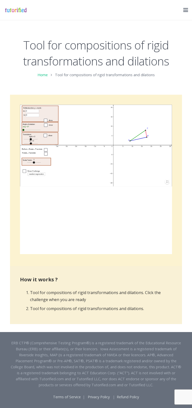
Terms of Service (67, 397)
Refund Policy (128, 397)
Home (43, 74)
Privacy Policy (99, 397)
